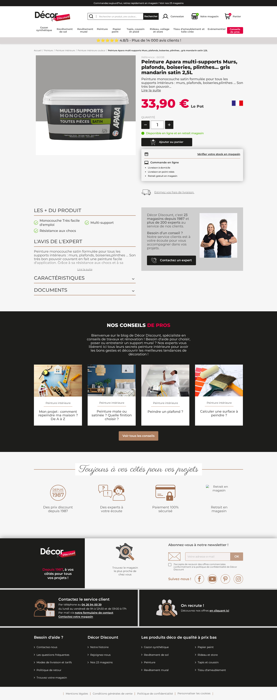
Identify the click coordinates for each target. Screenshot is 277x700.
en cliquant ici (219, 610)
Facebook (199, 579)
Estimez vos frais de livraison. (174, 192)
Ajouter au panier (170, 141)
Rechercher (151, 16)
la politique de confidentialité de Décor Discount (205, 568)
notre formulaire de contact (94, 612)
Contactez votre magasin (75, 616)
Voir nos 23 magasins (172, 3)
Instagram (238, 579)
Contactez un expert (175, 260)
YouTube (212, 579)
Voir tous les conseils (138, 436)
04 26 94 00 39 (92, 604)
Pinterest (225, 579)
